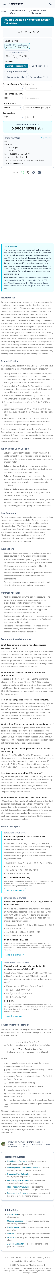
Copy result (45, 138)
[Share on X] (28, 172)
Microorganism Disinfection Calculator (23, 1168)
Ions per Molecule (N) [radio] (17, 71)
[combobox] (37, 107)
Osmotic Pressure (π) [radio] (16, 66)
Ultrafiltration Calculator (17, 1161)
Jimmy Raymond (26, 1142)
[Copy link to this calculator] (33, 172)
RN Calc (10, 1234)
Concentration (10, 103)
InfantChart (12, 1237)
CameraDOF (12, 1214)
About (18, 1257)
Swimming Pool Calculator (18, 1174)
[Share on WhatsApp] (22, 172)
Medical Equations (15, 1221)
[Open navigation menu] (4, 4)
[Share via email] (39, 172)
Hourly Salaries (13, 1227)
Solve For (9, 62)
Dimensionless (33, 88)
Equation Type (11, 41)
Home (3, 12)
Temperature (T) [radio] (37, 77)
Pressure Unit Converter (17, 1193)
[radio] (17, 46)
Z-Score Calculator (15, 1244)
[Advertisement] (27, 209)
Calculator (9, 1257)
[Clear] (22, 88)
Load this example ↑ (15, 890)
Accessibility (16, 1261)
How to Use (29, 1261)
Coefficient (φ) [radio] (39, 66)
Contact (40, 1261)
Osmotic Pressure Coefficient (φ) (19, 84)
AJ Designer (16, 3)
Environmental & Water (17, 11)
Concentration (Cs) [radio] (15, 77)
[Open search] (50, 4)
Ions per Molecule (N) (14, 94)
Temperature (10, 113)
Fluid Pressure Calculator (18, 1187)
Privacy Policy (44, 1257)
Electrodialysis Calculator (18, 1180)
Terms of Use (29, 1257)
